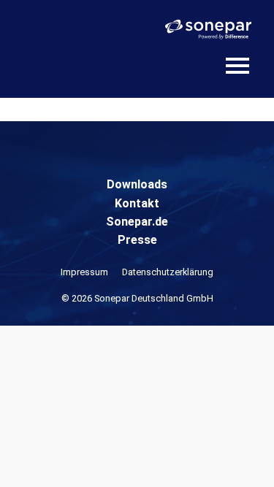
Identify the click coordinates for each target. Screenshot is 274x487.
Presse (137, 240)
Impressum (84, 271)
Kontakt (137, 203)
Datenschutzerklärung (167, 271)
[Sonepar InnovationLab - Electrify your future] (73, 55)
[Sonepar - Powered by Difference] (208, 29)
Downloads (137, 184)
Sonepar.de (137, 222)
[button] (26, 460)
